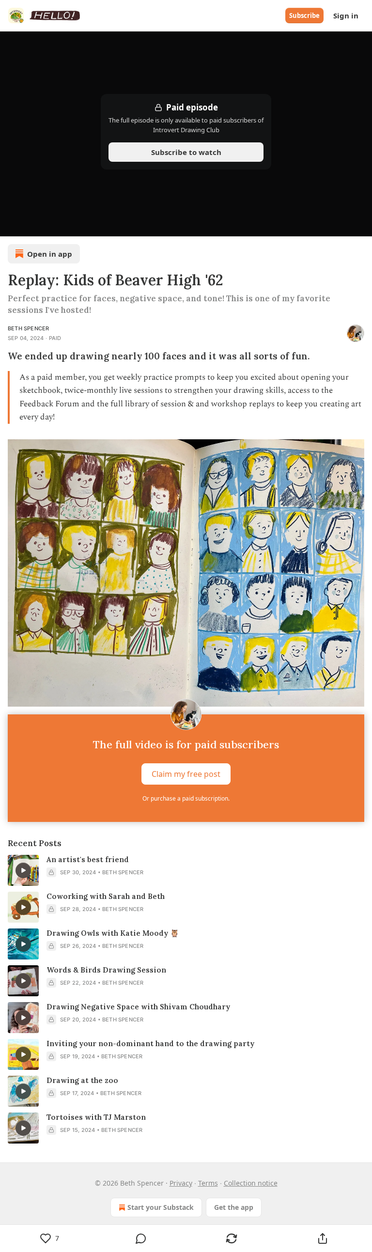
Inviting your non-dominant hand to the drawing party (150, 1043)
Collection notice (251, 1183)
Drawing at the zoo (82, 1080)
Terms (208, 1183)
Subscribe (304, 15)
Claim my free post (186, 774)
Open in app (49, 254)
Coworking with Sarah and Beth (105, 896)
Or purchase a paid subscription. (186, 798)
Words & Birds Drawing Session (106, 969)
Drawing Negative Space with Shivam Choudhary (138, 1006)
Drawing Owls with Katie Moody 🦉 (112, 933)
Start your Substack (160, 1207)
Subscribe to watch (186, 152)
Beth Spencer (28, 328)
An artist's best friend (87, 859)
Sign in (345, 15)
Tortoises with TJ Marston (96, 1117)
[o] (23, 870)
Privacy (181, 1183)
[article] (186, 870)
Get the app (233, 1207)
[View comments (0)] (140, 1238)
